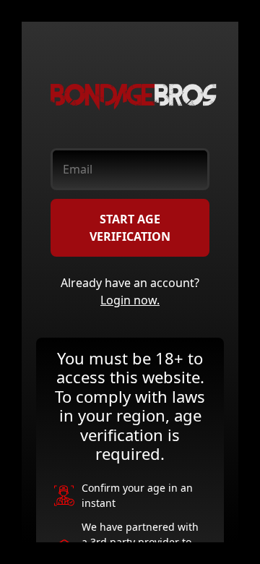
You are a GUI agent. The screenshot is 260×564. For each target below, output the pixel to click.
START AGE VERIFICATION (130, 227)
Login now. (130, 300)
